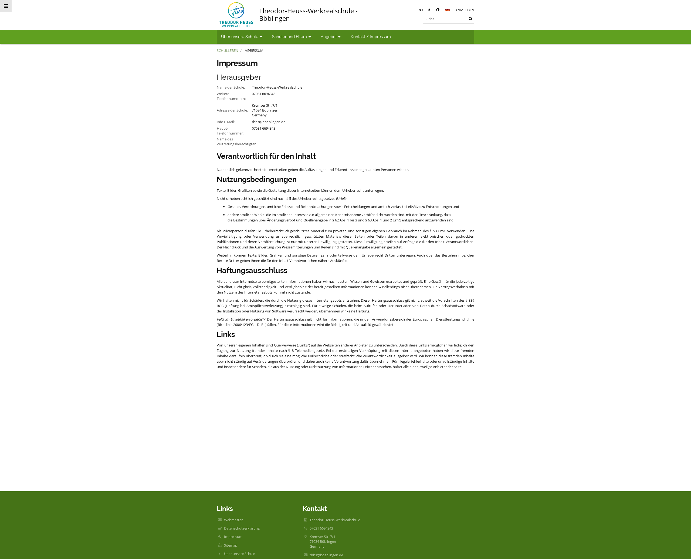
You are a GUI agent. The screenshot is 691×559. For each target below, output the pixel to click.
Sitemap (230, 545)
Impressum (253, 50)
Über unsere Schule (239, 553)
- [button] (431, 9)
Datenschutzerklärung (242, 528)
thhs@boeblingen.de (268, 121)
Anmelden (464, 10)
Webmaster (233, 519)
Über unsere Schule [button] (239, 36)
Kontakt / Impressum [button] (371, 36)
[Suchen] (471, 18)
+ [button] (423, 9)
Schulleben (227, 50)
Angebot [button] (329, 36)
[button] (437, 10)
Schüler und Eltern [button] (289, 36)
